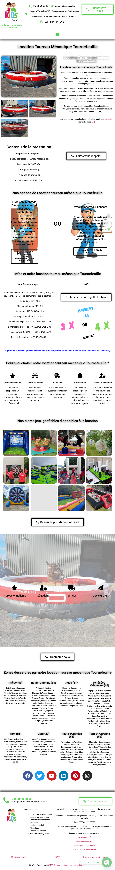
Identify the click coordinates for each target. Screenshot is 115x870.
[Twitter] (40, 776)
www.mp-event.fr (84, 837)
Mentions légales (19, 857)
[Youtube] (52, 776)
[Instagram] (87, 776)
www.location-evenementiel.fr (84, 850)
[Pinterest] (75, 776)
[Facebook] (28, 776)
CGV (57, 857)
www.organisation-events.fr (85, 845)
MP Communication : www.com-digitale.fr (68, 865)
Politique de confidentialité (95, 857)
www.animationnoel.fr (84, 841)
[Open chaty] (107, 862)
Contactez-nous (21, 798)
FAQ (93, 122)
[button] (57, 34)
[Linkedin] (63, 776)
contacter (109, 119)
